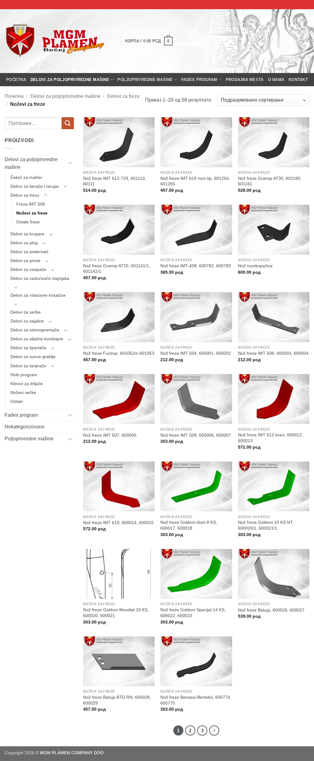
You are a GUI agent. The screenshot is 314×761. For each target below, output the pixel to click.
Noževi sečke (23, 392)
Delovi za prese (25, 260)
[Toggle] (70, 163)
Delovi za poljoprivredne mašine (69, 79)
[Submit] (68, 123)
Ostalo (16, 401)
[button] (149, 41)
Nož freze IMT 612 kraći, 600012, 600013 (270, 437)
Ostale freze (28, 221)
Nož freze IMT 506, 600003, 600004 (273, 353)
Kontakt (298, 79)
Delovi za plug (24, 242)
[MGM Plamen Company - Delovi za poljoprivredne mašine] (58, 41)
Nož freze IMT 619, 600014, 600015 (118, 522)
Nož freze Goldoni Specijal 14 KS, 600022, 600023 (193, 612)
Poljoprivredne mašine (145, 79)
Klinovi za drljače (26, 383)
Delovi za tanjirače (28, 365)
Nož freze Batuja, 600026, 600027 (271, 610)
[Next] (214, 730)
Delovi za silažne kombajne (36, 338)
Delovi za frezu (123, 96)
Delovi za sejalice (27, 321)
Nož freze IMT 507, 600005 (109, 435)
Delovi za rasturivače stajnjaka (39, 278)
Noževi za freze (32, 213)
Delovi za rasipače (28, 269)
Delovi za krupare (27, 233)
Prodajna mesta (245, 79)
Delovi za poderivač (29, 251)
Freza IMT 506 (30, 204)
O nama (276, 79)
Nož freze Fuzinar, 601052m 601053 (118, 353)
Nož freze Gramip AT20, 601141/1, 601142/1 (116, 268)
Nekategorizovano (24, 426)
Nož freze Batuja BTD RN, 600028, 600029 (117, 700)
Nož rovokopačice (255, 265)
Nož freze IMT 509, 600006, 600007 (195, 435)
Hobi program (23, 374)
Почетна (14, 96)
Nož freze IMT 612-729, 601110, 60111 (114, 181)
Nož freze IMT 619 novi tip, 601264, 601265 (195, 181)
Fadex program (199, 79)
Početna (16, 79)
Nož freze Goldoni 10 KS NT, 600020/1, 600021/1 (265, 525)
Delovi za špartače (28, 347)
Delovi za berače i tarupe (34, 186)
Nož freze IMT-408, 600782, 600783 (195, 265)
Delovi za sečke (25, 312)
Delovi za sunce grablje (33, 356)
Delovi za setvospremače (34, 329)
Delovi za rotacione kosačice (38, 295)
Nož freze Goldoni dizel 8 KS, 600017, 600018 (188, 525)
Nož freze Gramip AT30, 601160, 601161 (269, 181)
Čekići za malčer (26, 177)
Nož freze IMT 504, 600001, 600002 (195, 353)
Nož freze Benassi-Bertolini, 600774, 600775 (195, 700)
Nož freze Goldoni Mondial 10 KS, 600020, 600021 (116, 612)
